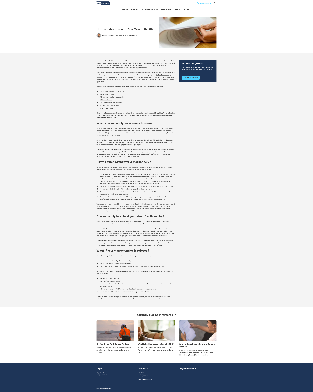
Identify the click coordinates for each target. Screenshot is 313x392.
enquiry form (111, 117)
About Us (177, 9)
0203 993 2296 (164, 115)
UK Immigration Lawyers (130, 9)
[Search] (214, 3)
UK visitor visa (146, 77)
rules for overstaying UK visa (119, 145)
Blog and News (166, 9)
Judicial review (104, 292)
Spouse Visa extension (107, 94)
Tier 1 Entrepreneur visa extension (111, 102)
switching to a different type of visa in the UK (149, 72)
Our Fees (99, 376)
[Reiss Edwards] (103, 3)
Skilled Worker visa (162, 75)
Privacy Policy (100, 372)
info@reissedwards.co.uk (145, 379)
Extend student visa (106, 108)
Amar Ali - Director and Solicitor (128, 35)
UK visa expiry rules (118, 131)
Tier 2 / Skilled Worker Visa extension (112, 91)
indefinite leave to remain (113, 68)
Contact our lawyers (191, 78)
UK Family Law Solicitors (149, 9)
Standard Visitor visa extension (110, 105)
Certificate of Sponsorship (112, 177)
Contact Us (187, 9)
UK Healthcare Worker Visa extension (112, 97)
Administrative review (107, 289)
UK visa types (141, 87)
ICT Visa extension (106, 100)
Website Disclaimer (102, 374)
